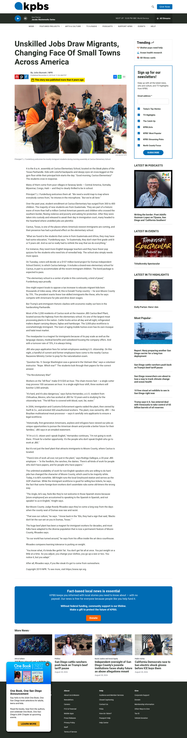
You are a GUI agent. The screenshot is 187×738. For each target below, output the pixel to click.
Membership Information (144, 704)
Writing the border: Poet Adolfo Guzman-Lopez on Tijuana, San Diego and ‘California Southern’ (150, 217)
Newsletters (68, 700)
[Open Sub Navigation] (36, 26)
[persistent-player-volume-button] (25, 18)
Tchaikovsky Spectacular (147, 263)
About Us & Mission (71, 695)
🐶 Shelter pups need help (150, 47)
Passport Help (104, 718)
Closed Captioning (106, 700)
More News (22, 630)
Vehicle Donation (141, 718)
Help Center (103, 723)
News (31, 26)
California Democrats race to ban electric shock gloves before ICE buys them (152, 665)
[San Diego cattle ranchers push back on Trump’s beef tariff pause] (73, 644)
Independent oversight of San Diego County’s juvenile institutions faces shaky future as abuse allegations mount (113, 666)
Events (141, 26)
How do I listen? (105, 713)
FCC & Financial (70, 709)
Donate (93, 617)
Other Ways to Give (142, 709)
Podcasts (108, 26)
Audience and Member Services (111, 695)
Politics (57, 659)
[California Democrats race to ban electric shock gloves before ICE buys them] (153, 644)
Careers (67, 704)
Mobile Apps (69, 713)
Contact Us (103, 704)
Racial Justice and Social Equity (106, 659)
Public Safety (140, 659)
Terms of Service (70, 732)
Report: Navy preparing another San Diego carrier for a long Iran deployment (152, 353)
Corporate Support (142, 695)
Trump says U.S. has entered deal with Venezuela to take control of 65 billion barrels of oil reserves (152, 405)
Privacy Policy (69, 723)
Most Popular (142, 318)
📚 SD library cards (146, 57)
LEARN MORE (28, 723)
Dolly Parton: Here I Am (146, 307)
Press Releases (70, 718)
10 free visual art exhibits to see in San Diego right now (151, 392)
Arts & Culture (73, 26)
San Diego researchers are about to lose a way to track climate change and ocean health (152, 379)
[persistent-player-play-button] (18, 18)
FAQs (101, 709)
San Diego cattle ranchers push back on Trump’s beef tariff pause (153, 366)
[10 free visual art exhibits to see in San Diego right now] (33, 644)
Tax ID (137, 713)
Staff (66, 727)
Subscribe (153, 152)
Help (153, 26)
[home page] (32, 6)
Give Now (165, 6)
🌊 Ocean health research (149, 52)
